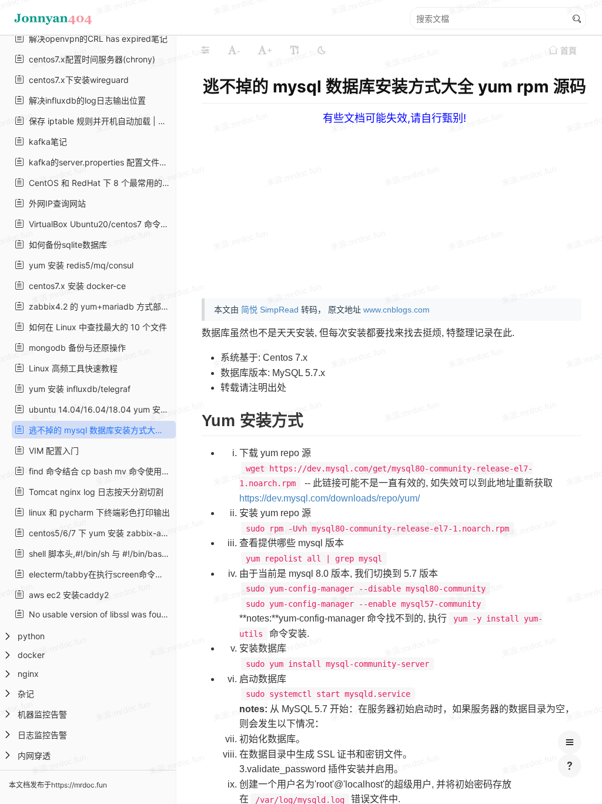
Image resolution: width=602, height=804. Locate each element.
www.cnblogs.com (396, 309)
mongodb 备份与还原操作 (75, 348)
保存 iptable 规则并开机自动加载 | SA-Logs (98, 121)
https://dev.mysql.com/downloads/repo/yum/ (329, 498)
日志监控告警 (42, 735)
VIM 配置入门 (51, 451)
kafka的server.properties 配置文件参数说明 (98, 162)
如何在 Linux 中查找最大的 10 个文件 (95, 327)
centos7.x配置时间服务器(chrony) (89, 59)
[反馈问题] (569, 766)
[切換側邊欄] (205, 50)
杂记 (26, 694)
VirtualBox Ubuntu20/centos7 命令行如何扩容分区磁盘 (98, 224)
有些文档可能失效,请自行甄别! (394, 118)
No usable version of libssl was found (97, 614)
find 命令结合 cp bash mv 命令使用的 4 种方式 (98, 471)
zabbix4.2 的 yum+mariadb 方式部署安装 (98, 306)
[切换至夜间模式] (321, 50)
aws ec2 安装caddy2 (66, 595)
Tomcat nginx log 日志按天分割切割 (93, 492)
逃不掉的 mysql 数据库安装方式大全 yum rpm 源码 (98, 430)
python (31, 636)
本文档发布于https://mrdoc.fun (58, 784)
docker (31, 655)
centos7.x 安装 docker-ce (75, 286)
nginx (28, 674)
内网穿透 (34, 755)
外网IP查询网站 (55, 203)
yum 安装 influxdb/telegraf (77, 389)
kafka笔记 (45, 142)
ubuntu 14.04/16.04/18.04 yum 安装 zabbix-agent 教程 (98, 409)
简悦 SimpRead (270, 309)
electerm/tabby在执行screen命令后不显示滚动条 (98, 574)
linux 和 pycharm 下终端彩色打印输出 (97, 512)
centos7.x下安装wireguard (76, 80)
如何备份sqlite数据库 (65, 245)
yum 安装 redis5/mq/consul (78, 265)
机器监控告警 (42, 714)
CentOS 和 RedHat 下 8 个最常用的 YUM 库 (98, 183)
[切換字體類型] (294, 50)
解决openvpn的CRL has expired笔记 (96, 39)
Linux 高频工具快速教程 (71, 368)
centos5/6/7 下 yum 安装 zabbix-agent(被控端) (98, 533)
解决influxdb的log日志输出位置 (85, 100)
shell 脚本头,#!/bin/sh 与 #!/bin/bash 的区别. (98, 554)
